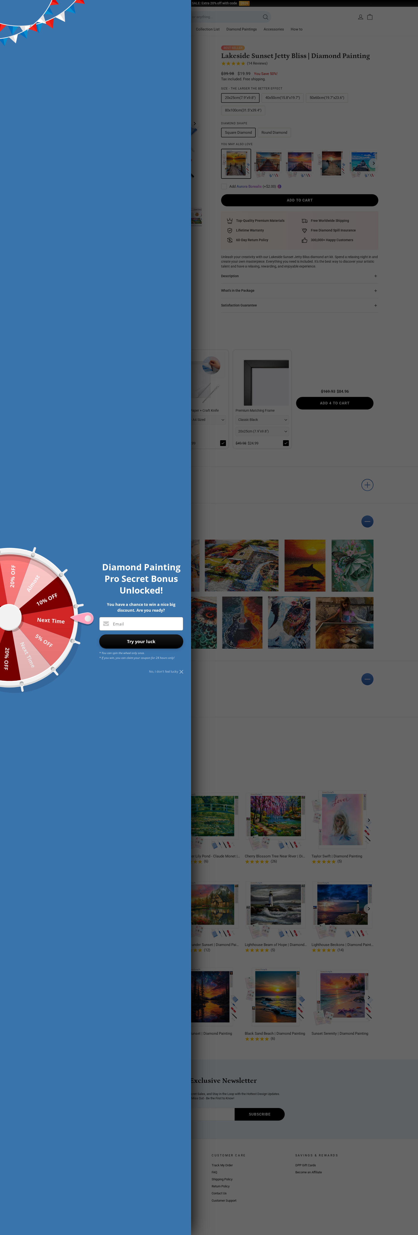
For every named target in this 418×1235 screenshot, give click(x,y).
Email (118, 624)
